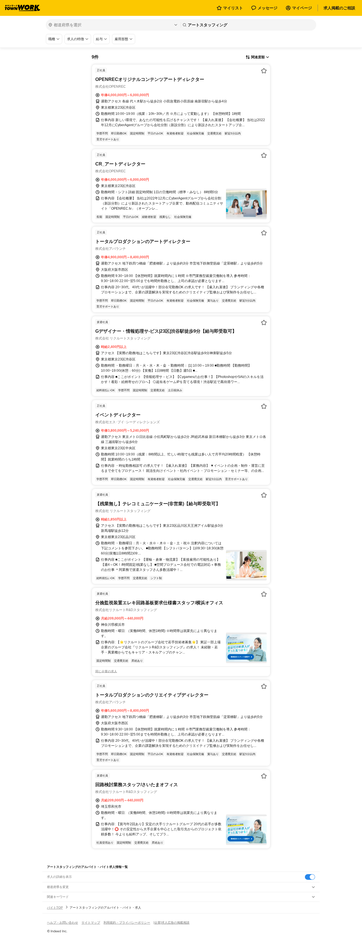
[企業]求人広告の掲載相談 (171, 922)
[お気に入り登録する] (264, 70)
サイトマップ (90, 922)
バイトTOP (55, 907)
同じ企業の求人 (106, 671)
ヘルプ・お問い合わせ (62, 922)
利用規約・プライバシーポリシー (127, 922)
